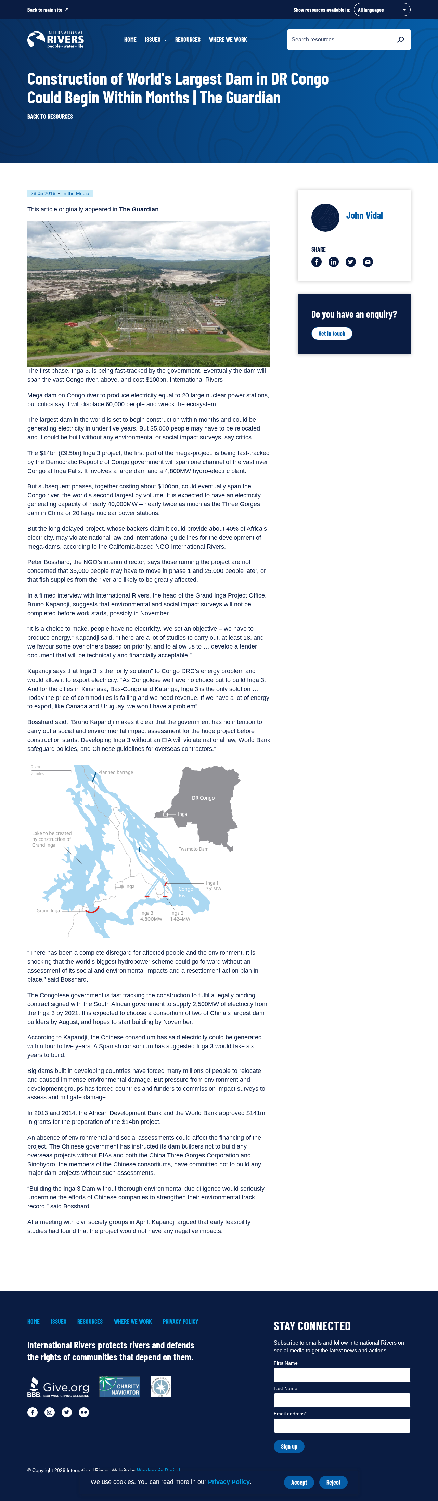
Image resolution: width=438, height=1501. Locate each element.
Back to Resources (50, 116)
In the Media (75, 193)
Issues (58, 1321)
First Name (286, 1363)
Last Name (285, 1388)
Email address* (290, 1413)
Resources (188, 39)
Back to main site (44, 9)
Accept (302, 1483)
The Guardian (139, 209)
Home (130, 39)
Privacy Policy (229, 1481)
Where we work (228, 39)
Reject (337, 1483)
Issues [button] (152, 39)
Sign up (289, 1446)
